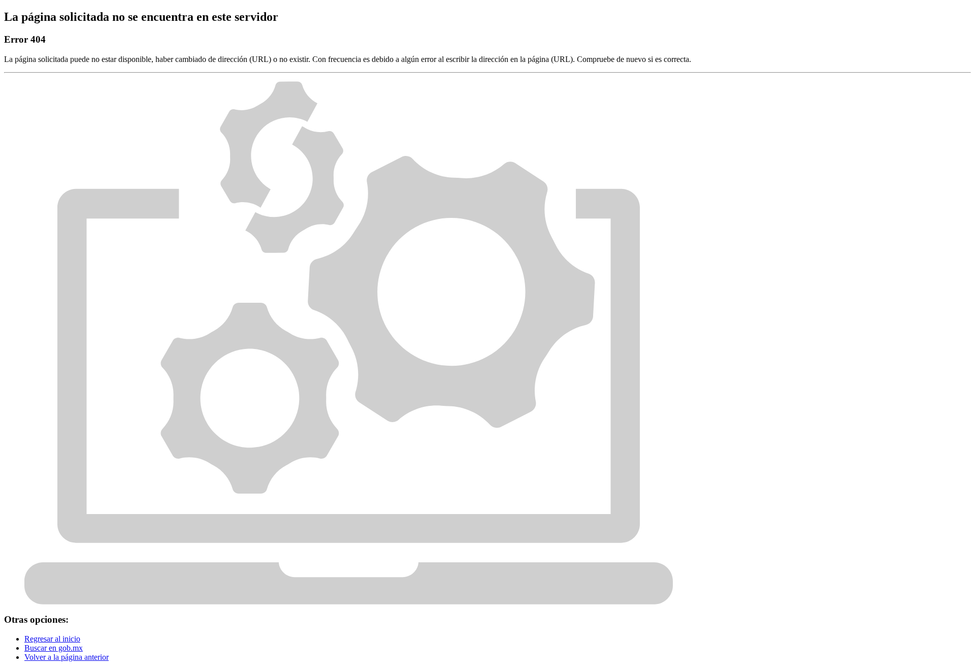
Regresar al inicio (52, 638)
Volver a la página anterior (66, 657)
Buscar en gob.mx (53, 648)
